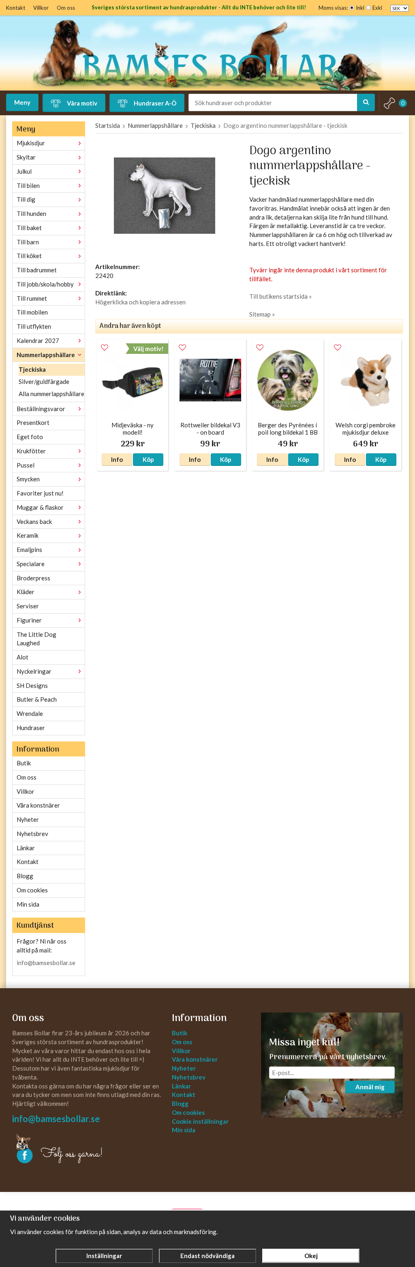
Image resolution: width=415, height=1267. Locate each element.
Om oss (66, 7)
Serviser (28, 606)
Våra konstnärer (38, 805)
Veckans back (34, 521)
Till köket (29, 255)
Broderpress (33, 578)
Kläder (25, 591)
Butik (24, 763)
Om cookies (32, 890)
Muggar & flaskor (40, 507)
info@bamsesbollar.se (46, 962)
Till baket (29, 227)
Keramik (28, 535)
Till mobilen (32, 312)
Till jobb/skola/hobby (45, 284)
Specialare (31, 563)
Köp (148, 459)
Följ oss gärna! (72, 1154)
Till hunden (31, 213)
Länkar (26, 847)
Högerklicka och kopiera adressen (140, 302)
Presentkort (33, 422)
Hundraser (31, 727)
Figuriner (29, 620)
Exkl (377, 7)
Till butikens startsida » (280, 296)
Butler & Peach (37, 699)
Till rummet (32, 298)
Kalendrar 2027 (38, 340)
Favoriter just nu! (40, 493)
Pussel (25, 465)
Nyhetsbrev (32, 833)
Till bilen (28, 185)
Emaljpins (29, 549)
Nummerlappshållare (46, 354)
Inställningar (104, 1255)
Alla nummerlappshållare (51, 393)
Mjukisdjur (31, 143)
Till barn (28, 242)
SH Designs (32, 685)
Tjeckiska (32, 369)
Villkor (41, 7)
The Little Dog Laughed (36, 639)
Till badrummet (37, 270)
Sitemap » (262, 314)
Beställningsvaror (41, 408)
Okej (311, 1255)
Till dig (26, 199)
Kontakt (15, 7)
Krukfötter (31, 451)
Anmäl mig (370, 1086)
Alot (22, 657)
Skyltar (26, 157)
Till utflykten (34, 326)
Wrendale (30, 713)
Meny (22, 102)
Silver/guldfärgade (44, 381)
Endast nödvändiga (207, 1255)
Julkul (24, 171)
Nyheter (28, 819)
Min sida (28, 904)
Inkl (360, 7)
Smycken (28, 479)
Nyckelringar (34, 671)
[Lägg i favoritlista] (104, 348)
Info (117, 459)
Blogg (25, 875)
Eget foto (30, 436)
